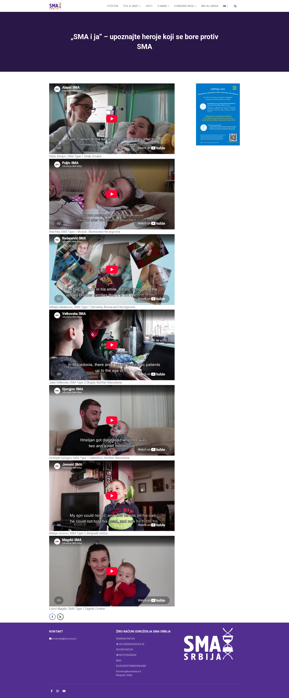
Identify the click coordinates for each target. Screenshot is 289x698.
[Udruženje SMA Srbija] (55, 6)
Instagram (57, 691)
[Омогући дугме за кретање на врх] (282, 691)
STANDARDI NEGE (184, 6)
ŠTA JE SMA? (131, 6)
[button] (140, 6)
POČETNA (112, 6)
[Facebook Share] (52, 617)
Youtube (64, 691)
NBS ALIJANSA (209, 6)
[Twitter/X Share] (60, 617)
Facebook (51, 691)
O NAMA (162, 6)
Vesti (149, 6)
